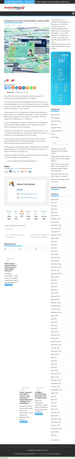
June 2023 (54, 322)
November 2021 (56, 383)
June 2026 (54, 206)
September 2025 (56, 235)
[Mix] (27, 87)
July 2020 (54, 435)
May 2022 (54, 364)
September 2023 (56, 312)
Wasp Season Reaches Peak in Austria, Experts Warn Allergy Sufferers (60, 158)
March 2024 (54, 293)
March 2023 (54, 332)
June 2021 (54, 399)
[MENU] (73, 13)
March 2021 (54, 409)
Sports (53, 134)
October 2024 (55, 270)
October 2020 (55, 425)
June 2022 (54, 361)
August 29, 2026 (10, 259)
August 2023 (55, 315)
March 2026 (54, 215)
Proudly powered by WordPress (25, 454)
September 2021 (56, 390)
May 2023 (54, 325)
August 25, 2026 (40, 387)
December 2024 (56, 264)
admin (20, 25)
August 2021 (55, 393)
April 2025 (54, 251)
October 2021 (55, 386)
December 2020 (56, 419)
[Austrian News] (5, 13)
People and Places (56, 131)
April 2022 (54, 367)
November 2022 (56, 344)
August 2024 (55, 277)
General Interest (56, 127)
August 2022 (55, 354)
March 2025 (54, 254)
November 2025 (56, 228)
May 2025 (54, 248)
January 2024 (55, 299)
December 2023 (56, 303)
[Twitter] (9, 87)
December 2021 (56, 380)
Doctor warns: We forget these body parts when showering (39, 236)
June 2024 (54, 283)
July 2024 (54, 280)
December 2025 (56, 225)
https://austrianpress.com (28, 197)
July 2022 (54, 357)
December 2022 (56, 341)
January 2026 (55, 222)
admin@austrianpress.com (28, 194)
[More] (34, 87)
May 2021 (54, 403)
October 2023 (55, 309)
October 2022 (55, 348)
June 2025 (54, 244)
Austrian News (9, 229)
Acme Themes (55, 454)
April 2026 (54, 212)
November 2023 (56, 306)
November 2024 (56, 267)
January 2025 (55, 261)
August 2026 (55, 199)
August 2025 (55, 238)
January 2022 (55, 377)
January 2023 (55, 338)
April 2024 (54, 290)
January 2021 (55, 415)
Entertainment (55, 118)
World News (55, 137)
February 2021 (55, 412)
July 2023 (54, 319)
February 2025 (55, 257)
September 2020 (56, 428)
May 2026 (54, 209)
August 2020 (55, 432)
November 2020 (56, 422)
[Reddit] (13, 87)
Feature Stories (56, 121)
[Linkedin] (16, 87)
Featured (54, 124)
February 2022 (55, 374)
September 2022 (56, 351)
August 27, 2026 (25, 387)
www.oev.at (54, 440)
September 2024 (56, 273)
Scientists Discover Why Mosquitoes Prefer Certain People (59, 151)
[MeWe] (23, 87)
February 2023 (55, 335)
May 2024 (54, 286)
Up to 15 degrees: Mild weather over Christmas (15, 236)
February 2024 (55, 296)
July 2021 (54, 396)
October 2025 (55, 232)
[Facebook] (6, 87)
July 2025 (54, 241)
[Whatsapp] (30, 87)
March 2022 (54, 370)
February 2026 (55, 219)
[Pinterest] (20, 87)
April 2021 (54, 406)
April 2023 (54, 328)
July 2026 (54, 202)
